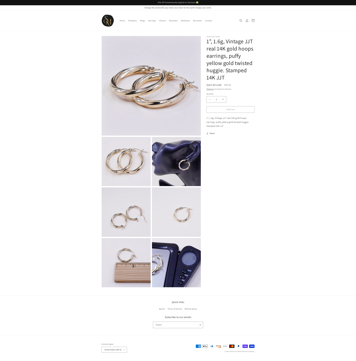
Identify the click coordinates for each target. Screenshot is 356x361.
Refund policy (191, 309)
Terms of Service (175, 309)
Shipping (210, 89)
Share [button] (212, 133)
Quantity (210, 94)
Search (162, 309)
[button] (241, 21)
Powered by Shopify (247, 351)
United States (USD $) (112, 349)
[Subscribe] (200, 325)
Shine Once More (235, 351)
